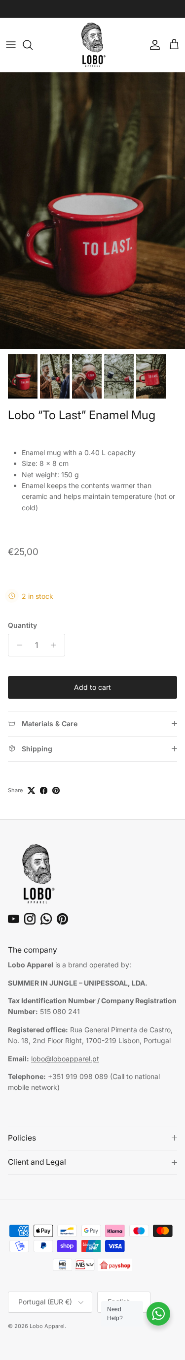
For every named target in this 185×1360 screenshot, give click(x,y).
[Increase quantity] (56, 645)
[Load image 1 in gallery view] (92, 210)
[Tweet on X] (31, 790)
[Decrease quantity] (17, 645)
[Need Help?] (158, 1314)
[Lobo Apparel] (93, 45)
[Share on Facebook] (43, 790)
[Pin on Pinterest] (56, 790)
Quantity (22, 625)
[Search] (32, 45)
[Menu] (11, 45)
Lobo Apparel (47, 1326)
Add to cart (92, 687)
